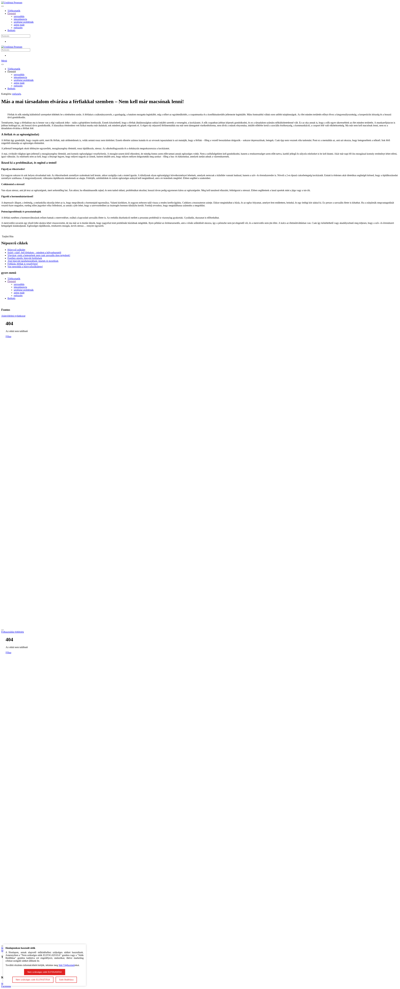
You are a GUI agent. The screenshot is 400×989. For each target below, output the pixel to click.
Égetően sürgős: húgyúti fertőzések (25, 258)
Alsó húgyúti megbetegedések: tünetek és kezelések (33, 261)
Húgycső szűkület (16, 249)
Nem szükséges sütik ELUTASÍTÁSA (33, 980)
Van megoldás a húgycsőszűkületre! (25, 266)
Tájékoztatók (14, 10)
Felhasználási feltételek (12, 632)
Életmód (12, 13)
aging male (19, 24)
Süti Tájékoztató (67, 965)
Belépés (11, 30)
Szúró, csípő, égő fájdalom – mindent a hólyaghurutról (34, 252)
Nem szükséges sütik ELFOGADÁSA (45, 972)
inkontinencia (20, 19)
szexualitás (19, 16)
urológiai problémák (24, 22)
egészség (18, 27)
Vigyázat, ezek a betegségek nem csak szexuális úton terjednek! (39, 255)
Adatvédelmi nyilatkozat (13, 316)
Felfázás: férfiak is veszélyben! (23, 263)
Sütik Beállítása (66, 980)
